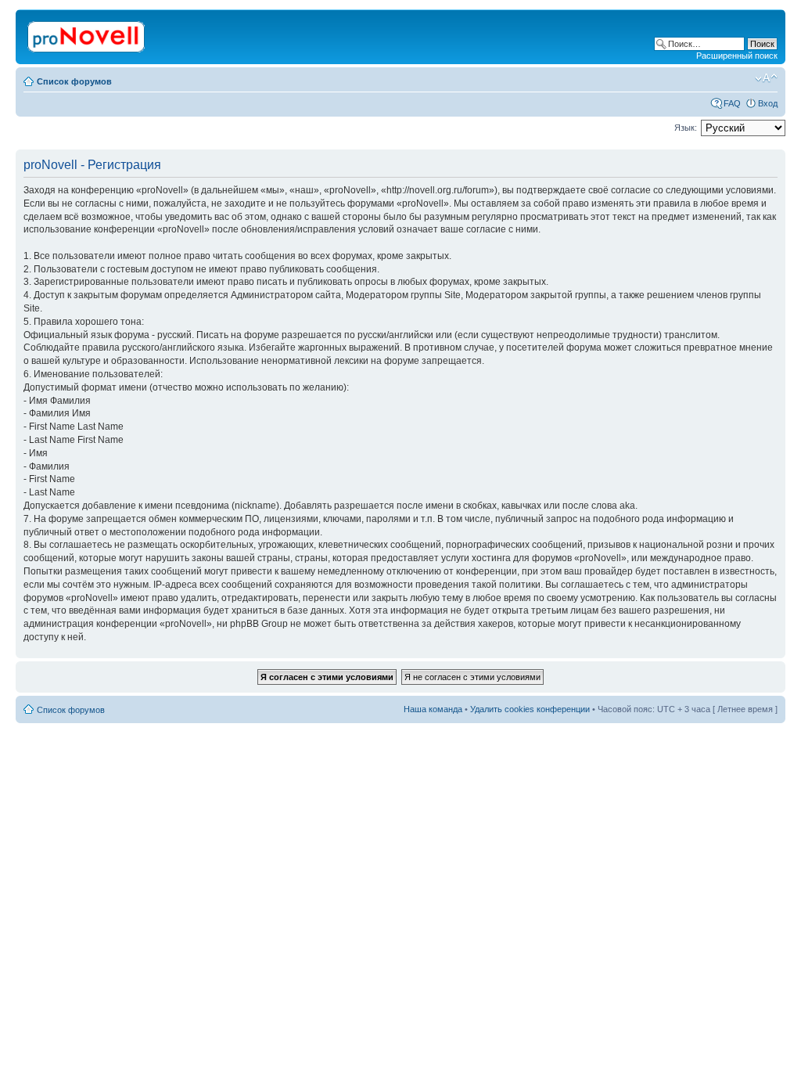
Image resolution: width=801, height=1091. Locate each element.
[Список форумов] (87, 33)
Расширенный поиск (737, 55)
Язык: (685, 127)
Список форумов (74, 81)
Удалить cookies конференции (530, 709)
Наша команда (433, 709)
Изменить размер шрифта (766, 78)
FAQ (732, 103)
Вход (768, 103)
